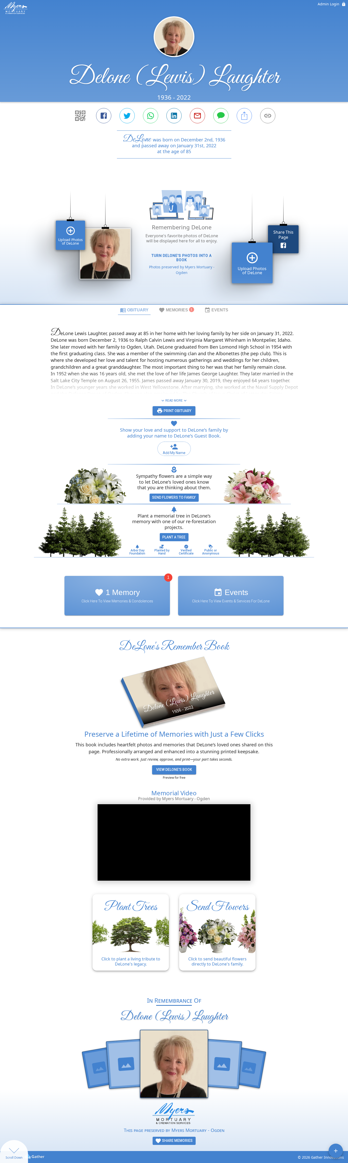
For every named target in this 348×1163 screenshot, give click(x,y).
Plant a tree (173, 537)
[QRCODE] (80, 115)
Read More (174, 400)
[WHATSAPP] (150, 115)
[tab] (134, 310)
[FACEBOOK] (103, 115)
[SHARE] (244, 115)
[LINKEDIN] (174, 115)
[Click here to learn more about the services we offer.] (174, 1114)
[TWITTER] (127, 115)
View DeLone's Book (174, 770)
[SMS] (221, 115)
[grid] (174, 240)
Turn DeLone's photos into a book (182, 258)
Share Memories (177, 1141)
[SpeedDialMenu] (336, 1151)
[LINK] (267, 115)
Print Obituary (177, 411)
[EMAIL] (197, 115)
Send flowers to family (174, 497)
